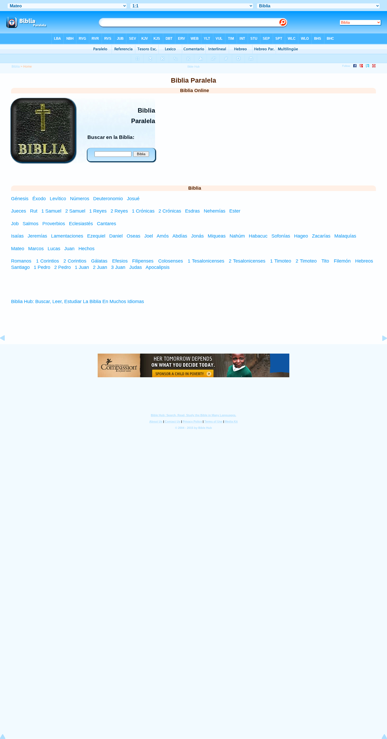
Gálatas (99, 261)
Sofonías (280, 236)
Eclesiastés (81, 223)
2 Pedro (62, 267)
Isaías (17, 236)
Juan (69, 248)
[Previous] (6, 350)
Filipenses (142, 261)
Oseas (133, 236)
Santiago (20, 267)
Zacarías (321, 236)
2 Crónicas (169, 211)
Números (80, 198)
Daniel (116, 236)
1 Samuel (51, 211)
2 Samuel (75, 211)
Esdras (192, 211)
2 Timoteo (306, 261)
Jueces (18, 211)
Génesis (20, 198)
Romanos (21, 261)
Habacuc (258, 236)
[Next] (380, 350)
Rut (33, 211)
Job (15, 223)
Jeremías (37, 236)
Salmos (30, 223)
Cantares (106, 223)
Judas (135, 267)
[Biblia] (43, 160)
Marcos (36, 248)
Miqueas (217, 236)
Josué (133, 198)
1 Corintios (47, 261)
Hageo (301, 236)
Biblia (16, 66)
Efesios (120, 261)
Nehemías (214, 211)
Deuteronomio (108, 198)
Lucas (54, 248)
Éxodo (39, 198)
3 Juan (118, 267)
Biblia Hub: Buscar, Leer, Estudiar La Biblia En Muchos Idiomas (77, 301)
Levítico (58, 198)
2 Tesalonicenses (247, 261)
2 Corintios (74, 261)
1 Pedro (42, 267)
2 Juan (100, 267)
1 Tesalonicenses (206, 261)
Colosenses (170, 261)
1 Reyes (98, 211)
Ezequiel (96, 236)
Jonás (197, 236)
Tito (325, 261)
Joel (148, 236)
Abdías (179, 236)
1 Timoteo (280, 261)
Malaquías (345, 236)
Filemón (342, 261)
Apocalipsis (158, 267)
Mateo (17, 248)
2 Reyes (119, 211)
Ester (234, 211)
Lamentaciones (67, 236)
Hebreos (364, 261)
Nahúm (237, 236)
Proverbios (53, 223)
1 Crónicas (143, 211)
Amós (163, 236)
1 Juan (82, 267)
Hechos (86, 248)
